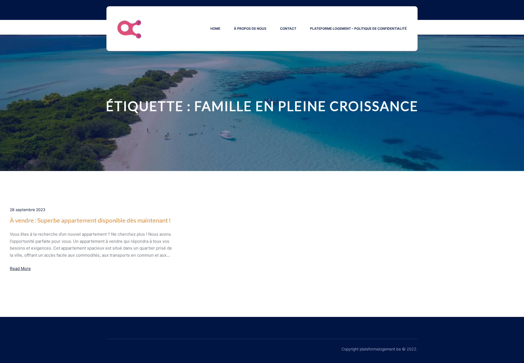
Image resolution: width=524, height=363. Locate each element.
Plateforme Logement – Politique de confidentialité (358, 28)
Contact (288, 28)
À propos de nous (250, 28)
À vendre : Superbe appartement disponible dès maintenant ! (90, 220)
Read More (20, 268)
